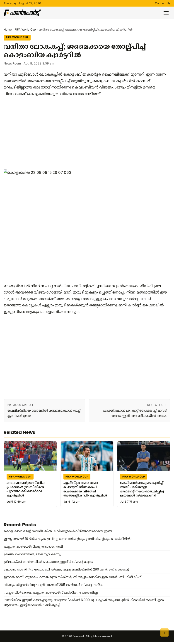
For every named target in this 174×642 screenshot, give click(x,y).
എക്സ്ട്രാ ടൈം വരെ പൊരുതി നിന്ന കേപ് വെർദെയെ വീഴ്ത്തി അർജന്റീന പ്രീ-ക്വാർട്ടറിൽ (85, 489)
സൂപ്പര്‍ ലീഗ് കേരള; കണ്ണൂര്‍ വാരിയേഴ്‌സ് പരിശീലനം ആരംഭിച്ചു (51, 592)
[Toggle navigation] (166, 13)
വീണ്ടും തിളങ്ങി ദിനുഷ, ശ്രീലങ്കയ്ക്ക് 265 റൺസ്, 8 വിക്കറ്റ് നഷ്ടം (53, 584)
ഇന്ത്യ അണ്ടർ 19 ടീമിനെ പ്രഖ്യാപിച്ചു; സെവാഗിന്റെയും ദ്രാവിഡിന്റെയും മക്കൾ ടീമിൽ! (67, 539)
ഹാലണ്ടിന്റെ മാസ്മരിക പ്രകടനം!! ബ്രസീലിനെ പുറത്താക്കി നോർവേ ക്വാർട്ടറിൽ (26, 489)
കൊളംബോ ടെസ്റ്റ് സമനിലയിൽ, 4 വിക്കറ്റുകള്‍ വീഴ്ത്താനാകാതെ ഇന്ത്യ (58, 531)
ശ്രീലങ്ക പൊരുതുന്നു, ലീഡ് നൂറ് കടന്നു (32, 554)
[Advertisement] (85, 133)
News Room (12, 63)
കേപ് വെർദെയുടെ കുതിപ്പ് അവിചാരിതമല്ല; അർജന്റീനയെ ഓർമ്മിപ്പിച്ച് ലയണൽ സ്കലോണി (142, 489)
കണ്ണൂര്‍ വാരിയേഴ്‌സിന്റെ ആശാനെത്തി (33, 546)
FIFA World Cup (25, 29)
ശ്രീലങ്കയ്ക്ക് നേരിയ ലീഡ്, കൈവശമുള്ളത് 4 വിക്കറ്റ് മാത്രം (48, 561)
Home (8, 29)
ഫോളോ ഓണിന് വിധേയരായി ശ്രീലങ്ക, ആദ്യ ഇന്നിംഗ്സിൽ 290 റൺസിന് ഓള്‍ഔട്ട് (66, 569)
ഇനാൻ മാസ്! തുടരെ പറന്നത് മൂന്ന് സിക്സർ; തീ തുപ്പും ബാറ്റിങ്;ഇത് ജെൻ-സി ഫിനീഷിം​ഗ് (72, 577)
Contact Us (162, 3)
